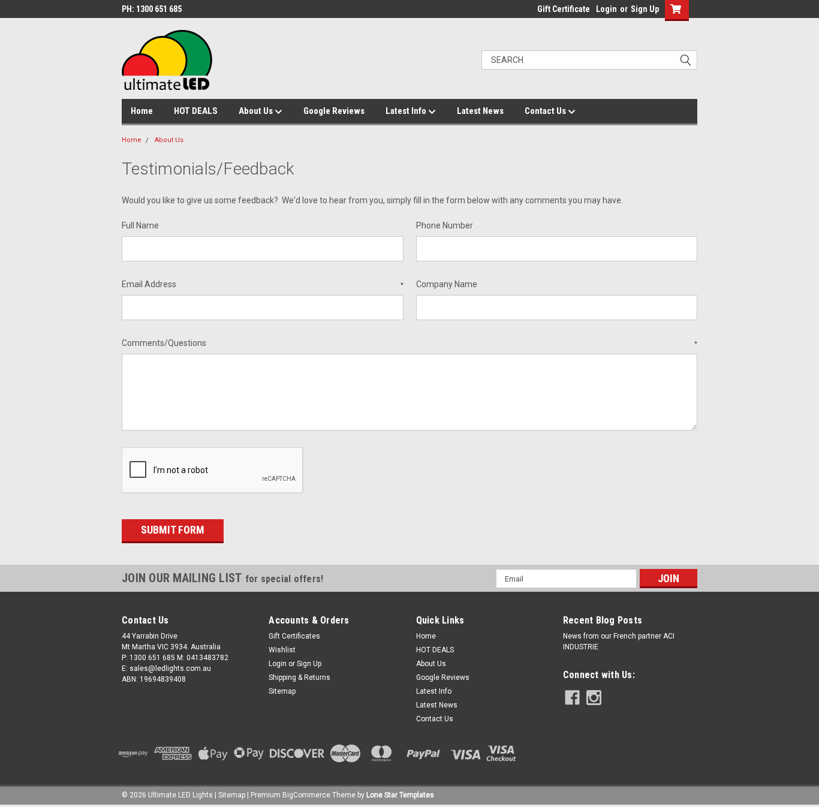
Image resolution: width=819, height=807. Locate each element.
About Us (257, 111)
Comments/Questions (409, 343)
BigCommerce (306, 795)
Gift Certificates (294, 636)
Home (142, 111)
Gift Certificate (563, 9)
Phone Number (444, 225)
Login (606, 9)
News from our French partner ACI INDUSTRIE (619, 641)
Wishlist (282, 650)
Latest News (480, 111)
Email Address (263, 284)
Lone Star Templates (400, 795)
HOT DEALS (196, 111)
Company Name (446, 284)
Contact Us (546, 111)
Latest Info (407, 111)
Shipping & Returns (299, 677)
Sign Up (645, 9)
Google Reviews (334, 111)
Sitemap (282, 691)
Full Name (140, 225)
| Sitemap (230, 795)
